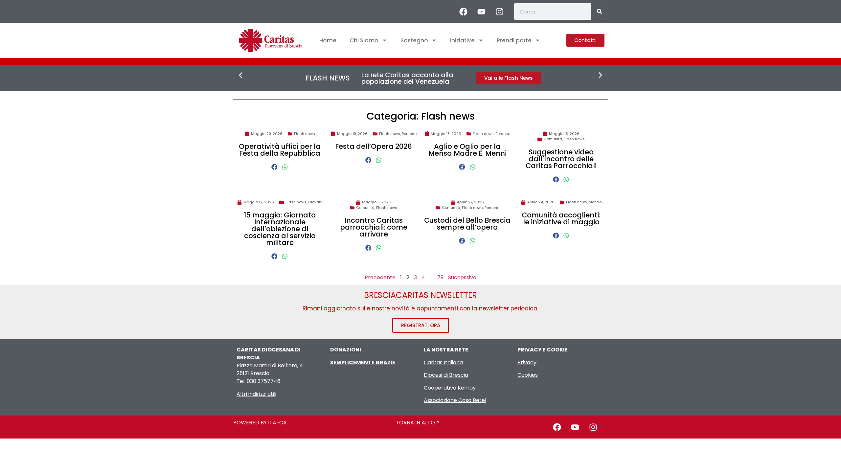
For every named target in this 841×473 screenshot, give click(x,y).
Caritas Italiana (443, 362)
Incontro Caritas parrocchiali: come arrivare (373, 227)
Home (327, 40)
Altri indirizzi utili (256, 394)
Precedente (380, 277)
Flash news (304, 133)
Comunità (553, 139)
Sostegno (414, 40)
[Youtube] (481, 11)
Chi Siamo (364, 40)
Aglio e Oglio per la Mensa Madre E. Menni (467, 150)
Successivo (462, 277)
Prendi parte (514, 40)
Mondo (595, 202)
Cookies (527, 375)
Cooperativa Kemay (450, 388)
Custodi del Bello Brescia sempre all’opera (467, 223)
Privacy (526, 362)
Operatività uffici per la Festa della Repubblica (280, 150)
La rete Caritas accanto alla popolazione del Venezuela (407, 78)
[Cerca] (599, 11)
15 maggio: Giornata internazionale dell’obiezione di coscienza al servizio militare (280, 228)
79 (440, 277)
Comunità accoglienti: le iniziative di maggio (561, 218)
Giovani (315, 202)
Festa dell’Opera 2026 (373, 146)
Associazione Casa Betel (455, 400)
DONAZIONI (345, 349)
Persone (409, 133)
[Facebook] (463, 11)
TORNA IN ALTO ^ (418, 422)
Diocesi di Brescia (446, 375)
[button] (241, 75)
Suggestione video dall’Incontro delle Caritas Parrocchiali (561, 158)
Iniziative (462, 40)
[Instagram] (499, 11)
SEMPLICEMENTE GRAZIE (362, 362)
